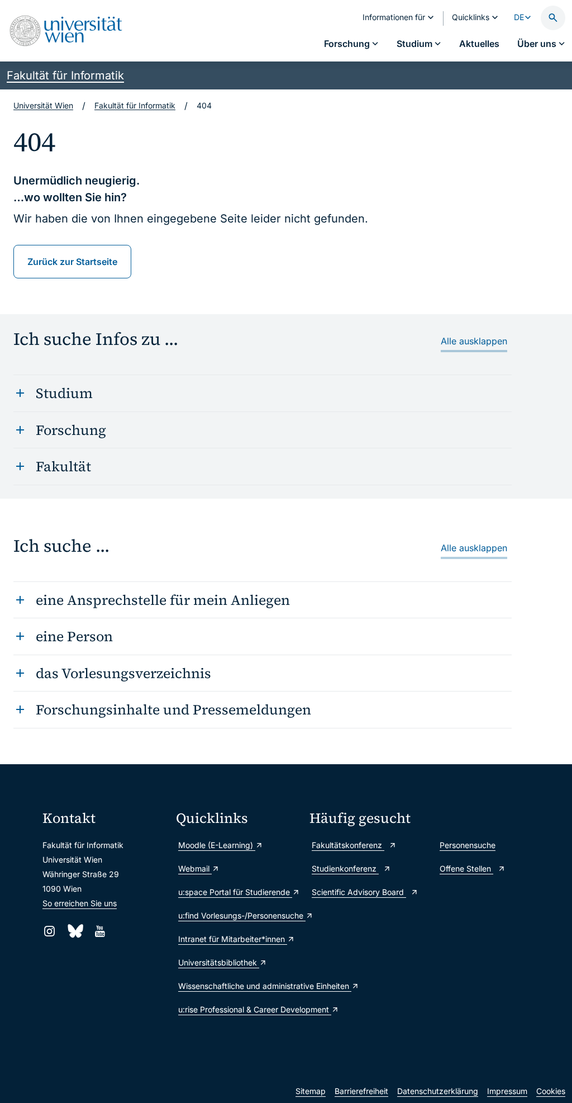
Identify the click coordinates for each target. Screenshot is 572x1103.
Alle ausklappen (474, 341)
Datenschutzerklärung (437, 1091)
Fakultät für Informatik (65, 75)
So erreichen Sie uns (79, 903)
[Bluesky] (74, 931)
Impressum (507, 1091)
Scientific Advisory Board (359, 892)
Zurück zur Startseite (72, 261)
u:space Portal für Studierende (235, 892)
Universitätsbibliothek (218, 962)
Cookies (550, 1091)
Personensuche (467, 845)
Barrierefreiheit (361, 1091)
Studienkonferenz (345, 868)
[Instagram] (49, 931)
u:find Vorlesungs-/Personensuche (238, 915)
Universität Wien (43, 105)
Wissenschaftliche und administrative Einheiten (238, 986)
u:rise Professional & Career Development (238, 1009)
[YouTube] (99, 931)
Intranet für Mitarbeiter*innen (232, 939)
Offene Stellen (466, 868)
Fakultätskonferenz (348, 845)
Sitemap (310, 1091)
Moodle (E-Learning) (216, 845)
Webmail (195, 868)
